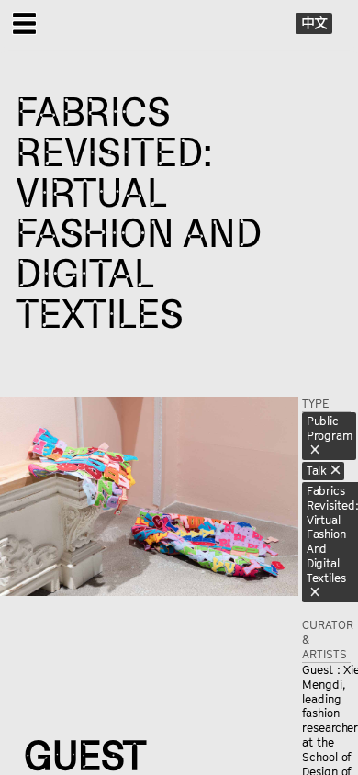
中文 (315, 22)
